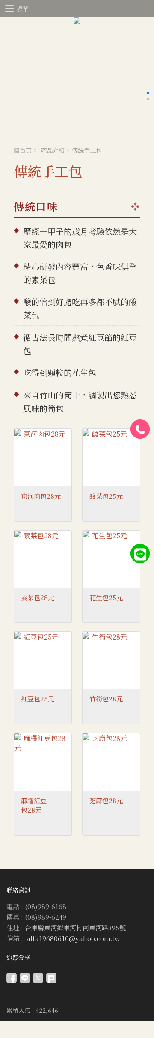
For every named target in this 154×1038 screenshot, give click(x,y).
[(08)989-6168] (140, 429)
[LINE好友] (140, 554)
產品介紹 (53, 150)
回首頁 (23, 150)
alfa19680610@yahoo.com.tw (73, 938)
